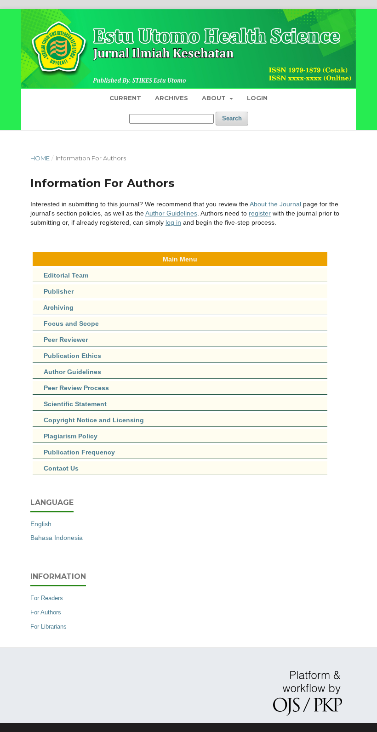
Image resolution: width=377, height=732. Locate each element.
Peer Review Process (71, 388)
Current (125, 98)
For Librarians (48, 626)
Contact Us (61, 468)
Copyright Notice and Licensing (88, 420)
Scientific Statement (70, 404)
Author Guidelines (171, 213)
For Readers (46, 598)
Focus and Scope (71, 323)
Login (257, 98)
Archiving (58, 307)
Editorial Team (66, 275)
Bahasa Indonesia (56, 537)
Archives (171, 98)
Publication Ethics (67, 355)
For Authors (45, 612)
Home (40, 158)
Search (232, 118)
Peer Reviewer (66, 339)
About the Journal (275, 204)
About (215, 98)
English (40, 524)
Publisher (59, 291)
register (260, 213)
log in (173, 222)
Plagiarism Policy (70, 436)
